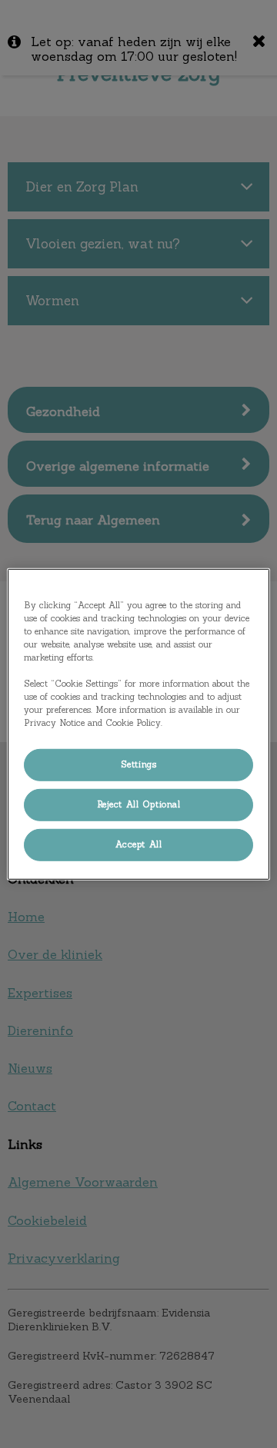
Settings (139, 764)
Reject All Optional (139, 804)
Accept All (138, 844)
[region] (138, 724)
